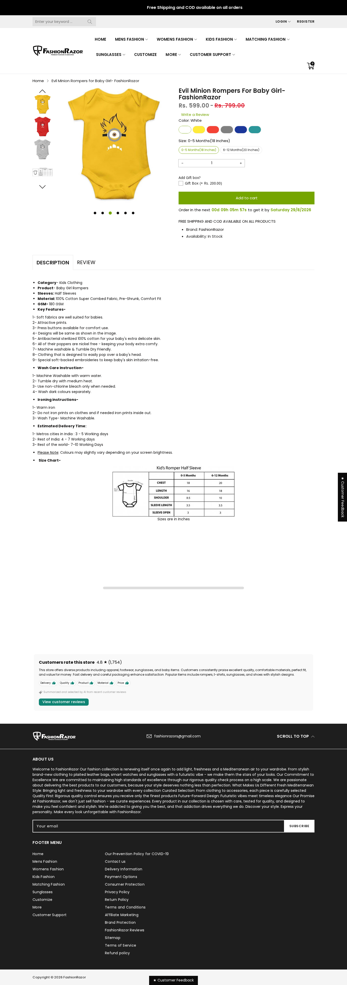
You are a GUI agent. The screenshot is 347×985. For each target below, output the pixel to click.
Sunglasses (108, 54)
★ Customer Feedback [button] (342, 497)
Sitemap (112, 937)
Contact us (115, 861)
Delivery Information (123, 869)
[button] (43, 91)
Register (305, 21)
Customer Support (210, 54)
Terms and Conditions (125, 907)
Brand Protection (120, 922)
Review (86, 262)
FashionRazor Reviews (124, 930)
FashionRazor (211, 229)
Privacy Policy (117, 892)
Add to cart (247, 198)
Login (281, 21)
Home (100, 39)
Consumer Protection (125, 884)
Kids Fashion (219, 39)
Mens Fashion (129, 39)
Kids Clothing (70, 282)
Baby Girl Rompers (72, 288)
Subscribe (299, 826)
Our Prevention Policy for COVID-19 (137, 853)
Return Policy (117, 899)
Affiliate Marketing (121, 914)
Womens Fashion (175, 39)
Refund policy (117, 953)
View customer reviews (63, 701)
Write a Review (195, 114)
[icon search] (89, 21)
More (171, 54)
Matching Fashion (266, 39)
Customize (145, 54)
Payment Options (121, 876)
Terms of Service (120, 945)
